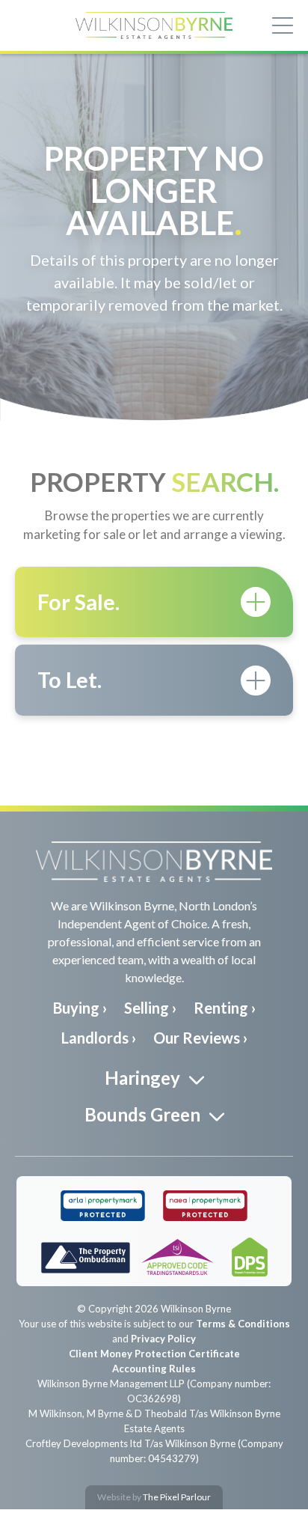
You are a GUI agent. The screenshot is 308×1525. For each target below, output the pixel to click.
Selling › (150, 1008)
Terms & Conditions (243, 1324)
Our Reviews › (200, 1038)
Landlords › (98, 1038)
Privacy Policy (163, 1339)
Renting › (225, 1008)
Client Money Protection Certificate (154, 1354)
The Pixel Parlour (177, 1497)
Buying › (80, 1008)
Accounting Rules (154, 1369)
